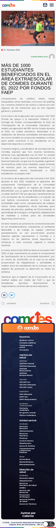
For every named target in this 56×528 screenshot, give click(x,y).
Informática (24, 459)
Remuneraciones (27, 464)
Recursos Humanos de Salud (28, 484)
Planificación (25, 443)
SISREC (22, 488)
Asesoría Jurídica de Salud (27, 500)
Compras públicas (27, 343)
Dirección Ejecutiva (23, 427)
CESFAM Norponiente (25, 370)
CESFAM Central (26, 364)
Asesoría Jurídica (27, 446)
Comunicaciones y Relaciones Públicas (27, 450)
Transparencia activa (26, 346)
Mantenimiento (26, 462)
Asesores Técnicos (27, 504)
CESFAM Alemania (27, 366)
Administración (26, 431)
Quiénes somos (26, 340)
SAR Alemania (25, 394)
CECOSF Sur (24, 382)
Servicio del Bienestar (24, 491)
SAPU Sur (23, 397)
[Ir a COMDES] (8, 5)
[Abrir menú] (51, 4)
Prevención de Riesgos (24, 496)
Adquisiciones (25, 481)
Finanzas (23, 438)
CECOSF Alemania (27, 385)
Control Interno (26, 441)
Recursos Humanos (23, 434)
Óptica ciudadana (27, 415)
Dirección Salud (26, 478)
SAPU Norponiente (27, 399)
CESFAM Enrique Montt (26, 374)
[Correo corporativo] (45, 4)
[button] (4, 295)
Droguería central (27, 413)
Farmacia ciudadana (24, 409)
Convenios (24, 350)
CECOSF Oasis (25, 387)
